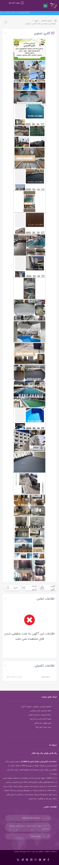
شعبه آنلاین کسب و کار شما (40, 718)
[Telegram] (22, 860)
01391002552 (36, 836)
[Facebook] (48, 860)
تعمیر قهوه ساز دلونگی (42, 722)
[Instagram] (35, 860)
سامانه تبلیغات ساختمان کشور (40, 714)
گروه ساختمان (46, 20)
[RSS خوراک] (18, 860)
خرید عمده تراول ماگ (43, 727)
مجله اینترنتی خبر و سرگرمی (40, 710)
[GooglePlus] (40, 860)
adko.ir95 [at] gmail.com (31, 817)
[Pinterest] (27, 860)
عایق (36, 20)
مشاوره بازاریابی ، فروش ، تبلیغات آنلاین (36, 706)
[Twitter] (44, 860)
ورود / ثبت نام (14, 2)
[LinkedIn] (31, 860)
